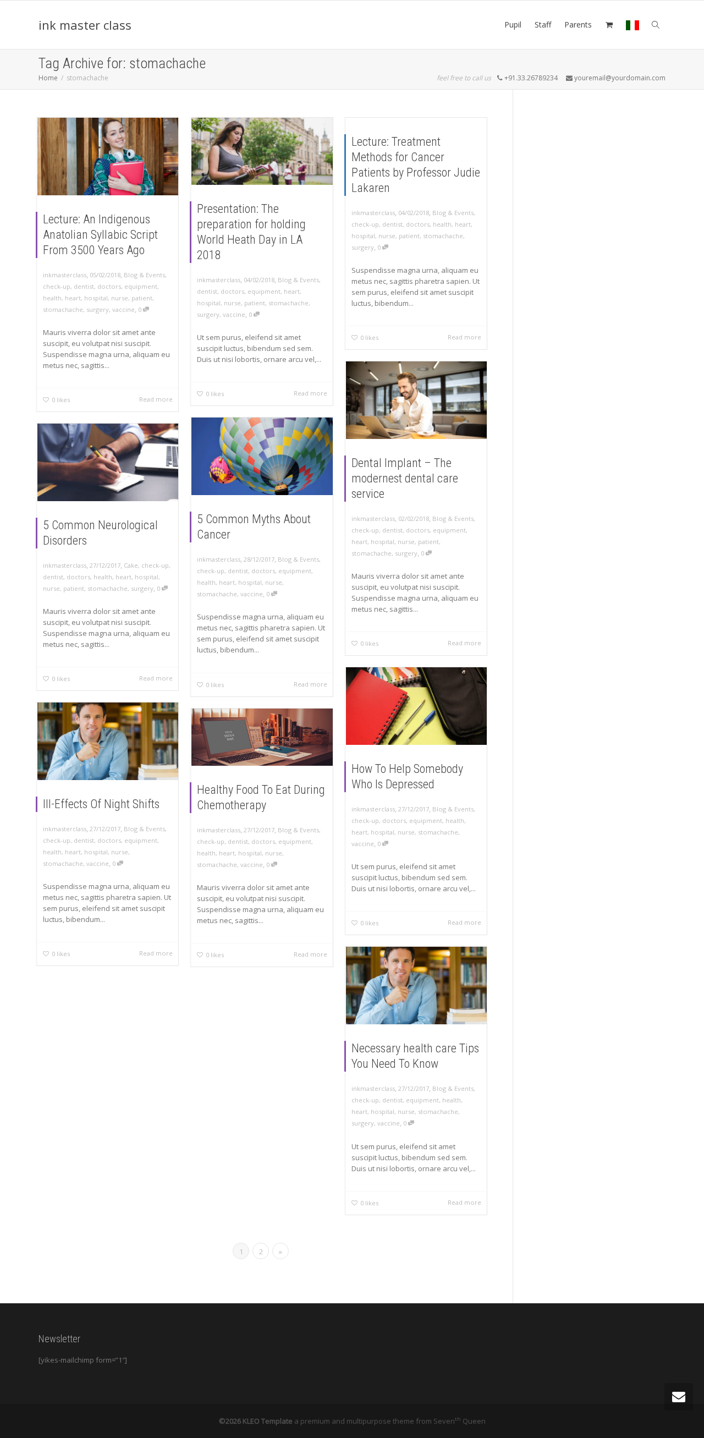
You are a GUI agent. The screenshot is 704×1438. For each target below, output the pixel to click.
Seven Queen (459, 1421)
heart (73, 298)
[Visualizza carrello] (609, 25)
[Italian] (632, 25)
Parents (578, 24)
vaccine (123, 309)
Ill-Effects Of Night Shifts (101, 804)
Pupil (512, 24)
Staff (543, 24)
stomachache (63, 309)
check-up (56, 286)
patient (141, 298)
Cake (131, 565)
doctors (109, 286)
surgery (97, 309)
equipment (140, 286)
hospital (96, 298)
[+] (107, 156)
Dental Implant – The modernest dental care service (404, 478)
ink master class (84, 25)
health (52, 298)
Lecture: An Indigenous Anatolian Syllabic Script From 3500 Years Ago (100, 234)
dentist (84, 286)
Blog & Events (144, 275)
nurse (119, 298)
